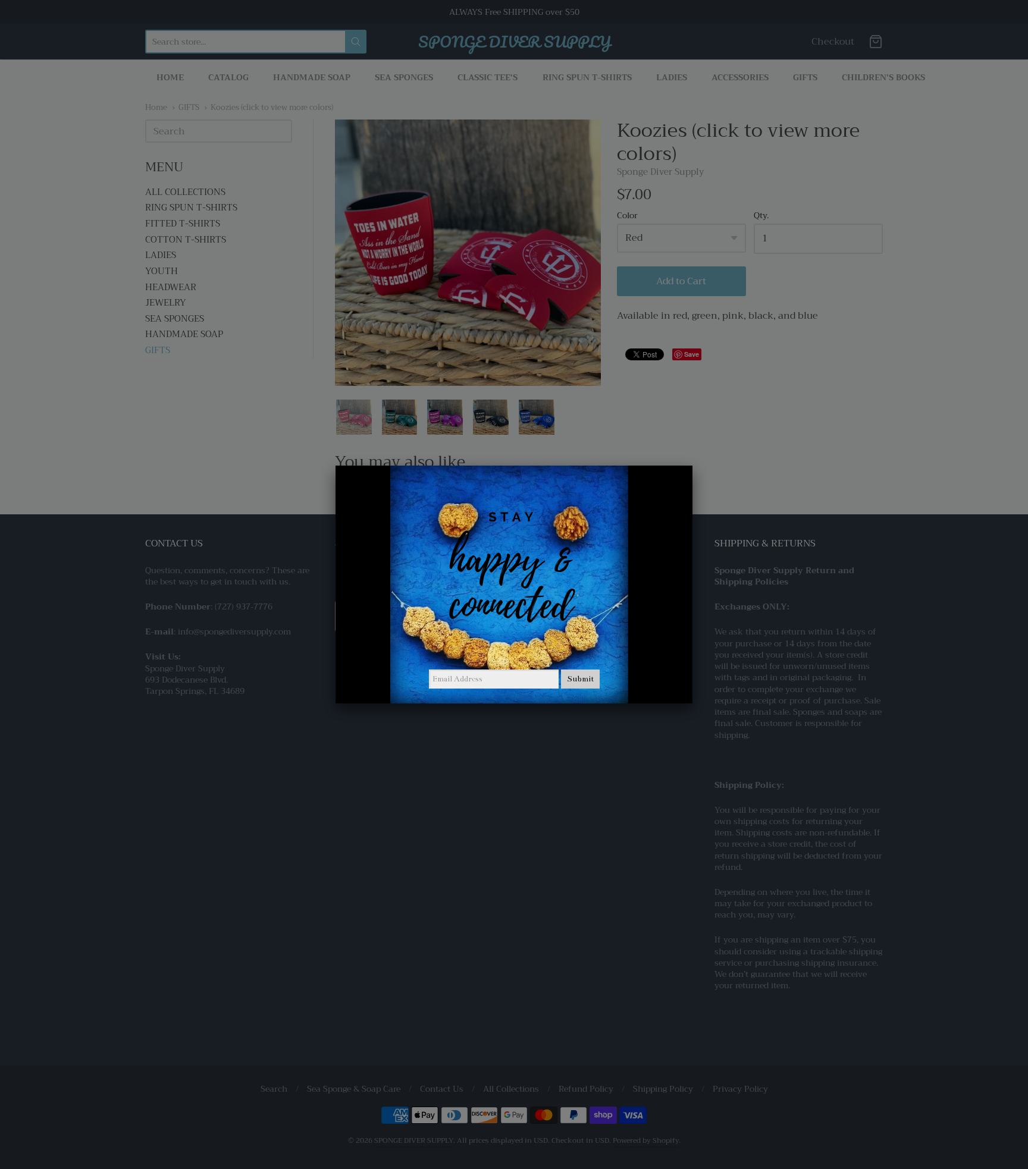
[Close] (692, 465)
